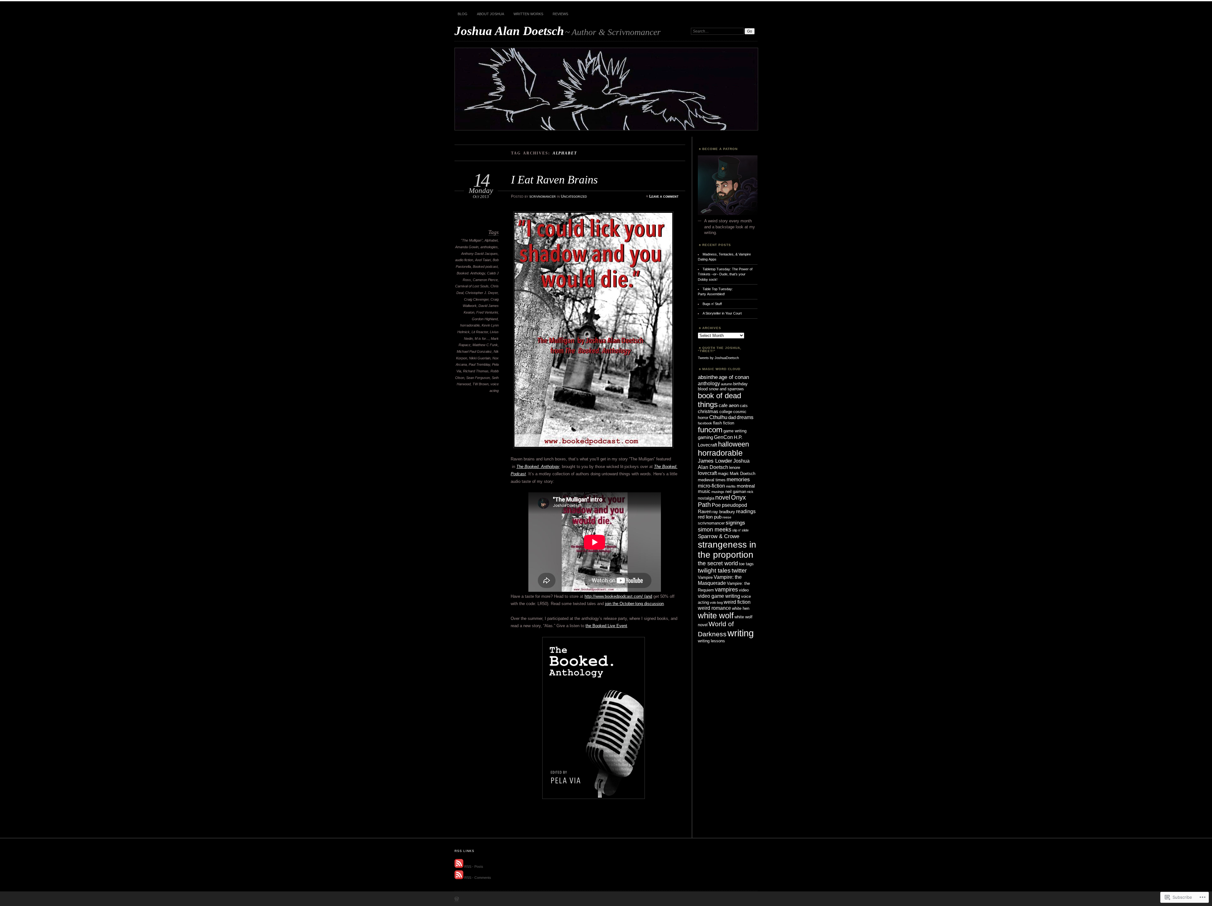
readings (746, 511)
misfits (731, 486)
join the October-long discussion (634, 603)
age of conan (734, 377)
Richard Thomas (476, 371)
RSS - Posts (473, 866)
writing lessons (711, 641)
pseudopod (734, 505)
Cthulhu (718, 417)
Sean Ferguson (478, 378)
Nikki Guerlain (479, 358)
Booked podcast (485, 266)
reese (726, 517)
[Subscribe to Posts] (458, 866)
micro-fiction (711, 486)
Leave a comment (664, 196)
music (704, 491)
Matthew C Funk (485, 345)
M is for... (482, 338)
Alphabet (491, 240)
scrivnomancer (542, 196)
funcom (710, 429)
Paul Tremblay (479, 364)
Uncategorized (574, 196)
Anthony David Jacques (479, 253)
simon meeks (714, 529)
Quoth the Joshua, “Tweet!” (719, 349)
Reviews (560, 14)
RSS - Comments (477, 878)
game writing (734, 431)
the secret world (718, 563)
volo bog (716, 602)
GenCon (723, 437)
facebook (705, 423)
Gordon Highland (485, 319)
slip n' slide (740, 530)
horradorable (470, 325)
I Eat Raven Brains (554, 179)
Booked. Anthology (471, 273)
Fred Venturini (487, 312)
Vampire (705, 577)
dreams (745, 417)
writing (741, 633)
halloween (733, 444)
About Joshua (490, 14)
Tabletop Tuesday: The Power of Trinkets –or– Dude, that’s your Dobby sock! (725, 274)
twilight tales (714, 570)
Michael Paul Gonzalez (474, 351)
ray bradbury (723, 511)
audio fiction (464, 260)
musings (717, 492)
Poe (716, 505)
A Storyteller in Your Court (722, 313)
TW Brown (480, 384)
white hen (740, 608)
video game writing (719, 596)
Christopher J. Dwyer (481, 293)
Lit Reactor (480, 332)
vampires (726, 589)
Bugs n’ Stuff (712, 304)
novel (722, 497)
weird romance (714, 608)
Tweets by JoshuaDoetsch (718, 358)
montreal (746, 486)
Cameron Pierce (485, 280)
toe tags (746, 563)
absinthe (708, 377)
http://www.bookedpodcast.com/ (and (618, 596)
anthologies (489, 247)
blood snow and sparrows (721, 389)
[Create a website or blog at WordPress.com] (456, 899)
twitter (739, 570)
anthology (709, 383)
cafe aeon (729, 405)
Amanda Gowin (466, 247)
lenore (734, 467)
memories (738, 479)
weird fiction (737, 602)
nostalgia (706, 498)
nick (750, 492)
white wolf (716, 615)
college (725, 411)
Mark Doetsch (742, 473)
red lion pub (710, 516)
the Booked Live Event (606, 625)
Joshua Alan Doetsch (509, 31)
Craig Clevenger (476, 299)
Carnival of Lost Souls (472, 286)
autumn (726, 384)
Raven (704, 511)
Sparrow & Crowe (718, 536)
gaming (705, 437)
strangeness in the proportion (727, 550)
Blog (462, 14)
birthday (740, 383)
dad (732, 417)
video (744, 590)
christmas (708, 411)
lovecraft (707, 473)
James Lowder (715, 461)
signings (735, 522)
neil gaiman (735, 491)
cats (744, 405)
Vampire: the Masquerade (720, 580)
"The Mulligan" (472, 240)
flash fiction (723, 423)
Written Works (528, 14)
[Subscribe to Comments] (458, 878)
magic (723, 473)
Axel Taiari (483, 260)
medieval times (712, 479)
